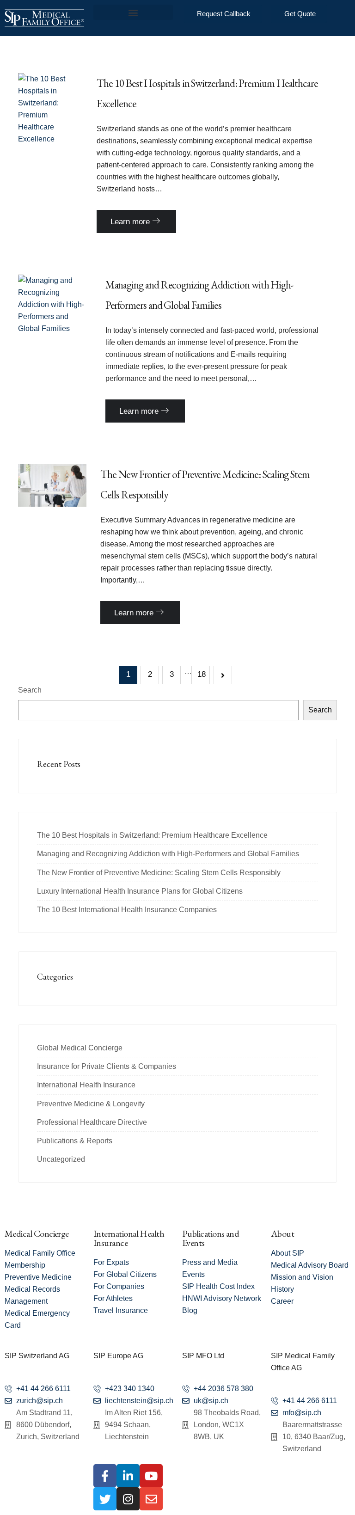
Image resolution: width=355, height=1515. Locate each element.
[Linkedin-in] (128, 1475)
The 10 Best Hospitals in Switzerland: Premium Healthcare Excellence (152, 835)
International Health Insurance (86, 1085)
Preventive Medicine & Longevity (91, 1104)
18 (201, 674)
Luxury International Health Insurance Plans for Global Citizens (140, 891)
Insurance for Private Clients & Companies (106, 1066)
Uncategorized (61, 1159)
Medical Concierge (37, 1233)
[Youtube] (151, 1475)
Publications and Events (210, 1238)
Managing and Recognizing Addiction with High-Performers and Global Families (168, 854)
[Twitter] (104, 1498)
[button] (133, 12)
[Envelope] (151, 1498)
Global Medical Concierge (79, 1048)
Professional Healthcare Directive (92, 1122)
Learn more (131, 221)
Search (30, 690)
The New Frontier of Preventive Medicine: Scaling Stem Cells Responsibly (159, 873)
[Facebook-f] (104, 1475)
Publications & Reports (74, 1141)
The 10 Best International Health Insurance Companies (127, 910)
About (282, 1233)
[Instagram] (128, 1498)
